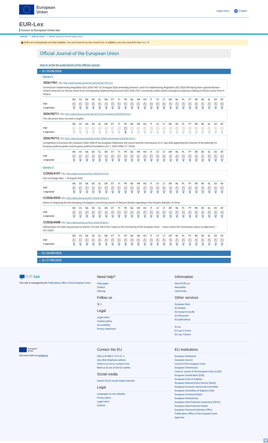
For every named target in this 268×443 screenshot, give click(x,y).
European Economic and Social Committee (196, 386)
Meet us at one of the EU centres (114, 367)
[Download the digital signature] (74, 107)
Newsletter (180, 287)
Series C (48, 167)
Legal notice (103, 317)
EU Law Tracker (183, 334)
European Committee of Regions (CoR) (194, 390)
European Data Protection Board (191, 406)
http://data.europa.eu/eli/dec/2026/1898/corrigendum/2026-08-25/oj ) (100, 138)
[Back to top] (265, 440)
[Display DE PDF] (93, 104)
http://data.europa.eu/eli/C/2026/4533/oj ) (87, 198)
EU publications (183, 319)
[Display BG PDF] (74, 104)
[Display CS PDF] (80, 104)
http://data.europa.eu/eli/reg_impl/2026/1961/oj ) (88, 83)
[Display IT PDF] (151, 104)
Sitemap (101, 291)
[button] (240, 11)
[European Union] (28, 349)
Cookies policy (104, 321)
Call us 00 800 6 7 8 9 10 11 (111, 356)
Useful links (181, 291)
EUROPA (24, 36)
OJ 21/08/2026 (51, 260)
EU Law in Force (183, 330)
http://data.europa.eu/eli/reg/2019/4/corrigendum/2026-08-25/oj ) (98, 114)
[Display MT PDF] (170, 104)
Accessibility (103, 325)
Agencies (179, 417)
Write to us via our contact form (113, 363)
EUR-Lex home (38, 36)
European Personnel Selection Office (193, 409)
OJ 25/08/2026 (51, 71)
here (144, 42)
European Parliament (185, 356)
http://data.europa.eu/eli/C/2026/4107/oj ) (87, 173)
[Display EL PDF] (99, 104)
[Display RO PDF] (196, 104)
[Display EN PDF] (106, 104)
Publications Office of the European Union (69, 282)
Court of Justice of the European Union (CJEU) (198, 371)
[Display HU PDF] (144, 104)
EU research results (185, 311)
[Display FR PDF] (125, 104)
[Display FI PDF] (119, 104)
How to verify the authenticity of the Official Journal (70, 65)
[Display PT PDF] (190, 104)
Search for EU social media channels (116, 380)
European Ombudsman (186, 398)
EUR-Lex (31, 24)
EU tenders (180, 308)
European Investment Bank (188, 394)
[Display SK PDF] (202, 104)
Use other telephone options (111, 360)
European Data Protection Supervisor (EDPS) (197, 402)
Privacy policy (104, 397)
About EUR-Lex (182, 283)
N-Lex (178, 326)
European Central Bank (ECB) (189, 375)
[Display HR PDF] (138, 104)
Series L (48, 77)
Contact (101, 287)
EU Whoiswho (182, 315)
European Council (184, 360)
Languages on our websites (111, 394)
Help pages (103, 283)
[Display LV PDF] (157, 104)
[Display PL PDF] (183, 104)
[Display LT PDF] (164, 104)
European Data (182, 304)
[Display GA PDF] (132, 104)
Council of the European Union (190, 363)
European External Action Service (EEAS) (195, 383)
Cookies (101, 405)
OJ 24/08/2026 (51, 253)
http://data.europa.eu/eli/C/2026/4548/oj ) (87, 222)
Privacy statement (106, 328)
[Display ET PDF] (112, 104)
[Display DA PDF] (87, 104)
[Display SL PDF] (209, 104)
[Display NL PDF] (177, 104)
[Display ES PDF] (215, 104)
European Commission (186, 367)
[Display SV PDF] (222, 104)
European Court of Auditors (188, 379)
